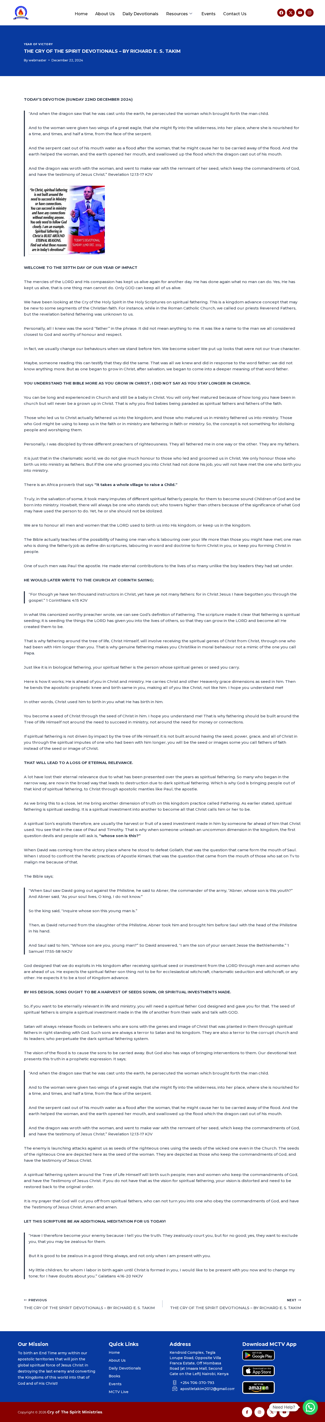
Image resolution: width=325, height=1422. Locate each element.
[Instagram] (309, 13)
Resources (177, 13)
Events (208, 13)
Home (81, 13)
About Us (105, 13)
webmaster (37, 60)
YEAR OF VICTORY (38, 44)
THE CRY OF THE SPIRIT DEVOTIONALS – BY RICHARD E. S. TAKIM (89, 1304)
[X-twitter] (291, 13)
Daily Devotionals (140, 13)
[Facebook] (281, 13)
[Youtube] (300, 13)
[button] (310, 1407)
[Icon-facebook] (247, 1412)
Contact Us (235, 13)
